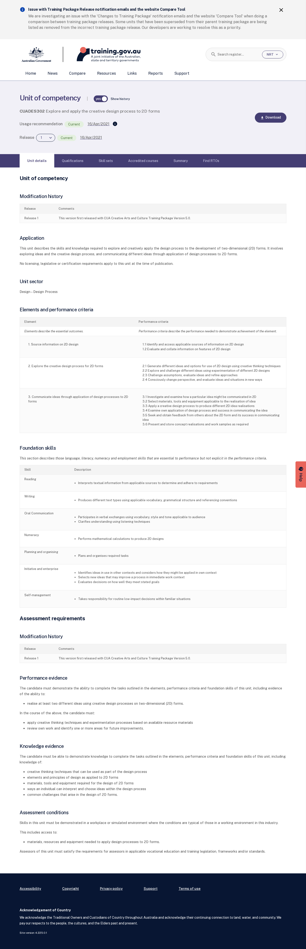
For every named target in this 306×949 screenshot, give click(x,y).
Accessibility (30, 888)
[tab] (37, 160)
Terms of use (190, 888)
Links (132, 73)
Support (181, 73)
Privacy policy (111, 888)
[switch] (101, 98)
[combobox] (238, 54)
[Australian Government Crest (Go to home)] (41, 54)
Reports (155, 73)
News (53, 73)
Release (27, 137)
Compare (77, 73)
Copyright (70, 888)
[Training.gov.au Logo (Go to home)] (102, 54)
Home (30, 73)
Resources (106, 73)
